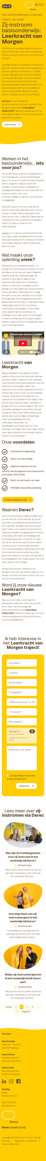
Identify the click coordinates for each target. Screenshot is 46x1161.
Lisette (5, 233)
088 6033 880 (9, 1102)
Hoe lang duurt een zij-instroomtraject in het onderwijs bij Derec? (23, 917)
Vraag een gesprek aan (15, 499)
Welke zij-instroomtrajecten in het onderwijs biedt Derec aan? (23, 978)
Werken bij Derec (10, 1095)
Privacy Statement (11, 1144)
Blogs (4, 1092)
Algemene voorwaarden (26, 1140)
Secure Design (34, 1137)
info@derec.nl (8, 1105)
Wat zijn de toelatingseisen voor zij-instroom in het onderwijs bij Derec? (23, 856)
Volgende (26, 1011)
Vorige (9, 1007)
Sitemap (6, 1140)
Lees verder (10, 124)
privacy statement (16, 778)
